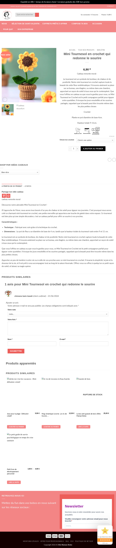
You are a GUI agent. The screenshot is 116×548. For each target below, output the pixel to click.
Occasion (97, 24)
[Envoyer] (37, 15)
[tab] (12, 186)
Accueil (72, 50)
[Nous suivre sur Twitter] (7, 6)
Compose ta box (80, 24)
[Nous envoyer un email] (15, 511)
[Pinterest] (4, 196)
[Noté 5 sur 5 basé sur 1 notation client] (87, 66)
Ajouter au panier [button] (16, 427)
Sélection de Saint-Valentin (25, 24)
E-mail (63, 339)
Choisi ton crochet (67, 140)
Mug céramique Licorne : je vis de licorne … (54, 415)
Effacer (111, 136)
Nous (4, 24)
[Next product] (109, 160)
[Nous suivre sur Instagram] (5, 6)
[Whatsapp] (8, 196)
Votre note (12, 310)
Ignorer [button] (93, 2)
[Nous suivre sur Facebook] (3, 6)
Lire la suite (83, 427)
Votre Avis (12, 319)
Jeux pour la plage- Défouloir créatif (18, 415)
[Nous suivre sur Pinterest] (19, 511)
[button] (89, 15)
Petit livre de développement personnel (13, 472)
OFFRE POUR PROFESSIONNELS (52, 541)
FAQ (67, 541)
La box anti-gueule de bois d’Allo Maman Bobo (88, 415)
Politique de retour (84, 541)
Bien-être (101, 50)
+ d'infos (27, 186)
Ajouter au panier (93, 149)
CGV (72, 541)
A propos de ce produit (12, 186)
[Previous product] (114, 160)
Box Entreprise (25, 29)
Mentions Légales (31, 541)
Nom (10, 339)
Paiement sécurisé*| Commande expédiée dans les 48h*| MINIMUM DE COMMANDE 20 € (33, 6)
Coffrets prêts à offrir (54, 24)
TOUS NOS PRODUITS (86, 50)
